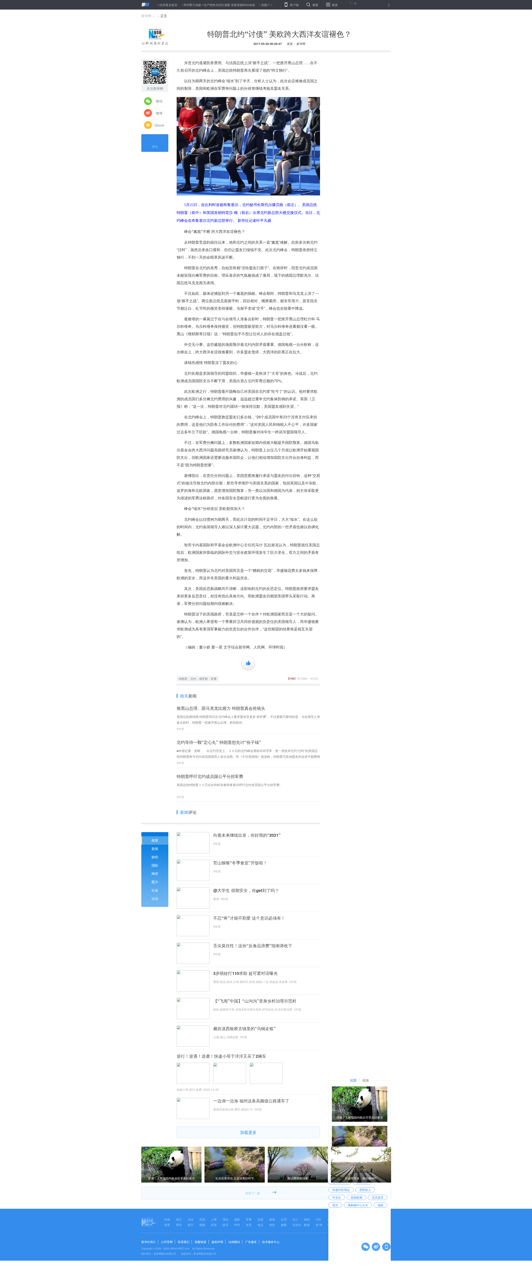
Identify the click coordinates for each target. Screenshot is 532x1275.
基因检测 (356, 1197)
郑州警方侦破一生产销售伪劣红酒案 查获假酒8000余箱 (180, 5)
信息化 (296, 1225)
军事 (249, 1219)
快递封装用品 (341, 1190)
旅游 (272, 1225)
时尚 (237, 1225)
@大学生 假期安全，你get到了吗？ (246, 890)
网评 (154, 873)
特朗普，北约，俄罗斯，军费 (198, 679)
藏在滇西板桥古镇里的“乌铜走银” (244, 1028)
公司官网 (167, 1242)
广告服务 (251, 1242)
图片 (154, 881)
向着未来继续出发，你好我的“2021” (247, 835)
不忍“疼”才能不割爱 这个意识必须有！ (249, 918)
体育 (249, 1225)
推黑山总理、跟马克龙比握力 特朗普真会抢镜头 (221, 708)
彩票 (214, 1225)
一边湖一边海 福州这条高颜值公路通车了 (251, 1101)
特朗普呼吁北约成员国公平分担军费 (210, 776)
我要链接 (200, 1242)
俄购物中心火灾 (358, 1205)
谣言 (335, 1205)
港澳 (272, 1219)
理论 (225, 1219)
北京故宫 (377, 1197)
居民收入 (365, 1190)
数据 (307, 1225)
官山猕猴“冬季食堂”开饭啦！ (240, 863)
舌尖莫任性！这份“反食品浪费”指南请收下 (252, 945)
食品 (260, 1225)
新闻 (154, 848)
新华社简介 (148, 1242)
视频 (202, 1225)
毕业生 (336, 1197)
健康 (284, 1225)
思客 (167, 1225)
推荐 (154, 840)
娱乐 (225, 1225)
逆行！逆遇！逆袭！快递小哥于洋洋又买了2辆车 (221, 1056)
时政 (167, 1219)
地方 (179, 1219)
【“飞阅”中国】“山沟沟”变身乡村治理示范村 (254, 1001)
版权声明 (217, 1242)
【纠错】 (292, 678)
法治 (154, 898)
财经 (154, 857)
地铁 (380, 1205)
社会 (154, 890)
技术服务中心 (271, 1242)
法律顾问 (234, 1242)
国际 (154, 865)
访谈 (260, 1219)
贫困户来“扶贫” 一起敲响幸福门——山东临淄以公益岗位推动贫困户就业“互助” (272, 5)
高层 (202, 1219)
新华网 (146, 15)
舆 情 (319, 1225)
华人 (295, 1219)
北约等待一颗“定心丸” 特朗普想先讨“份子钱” (219, 742)
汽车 (318, 1219)
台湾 (284, 1219)
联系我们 (184, 1242)
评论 (155, 146)
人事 (214, 1219)
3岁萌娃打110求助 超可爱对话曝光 (245, 973)
